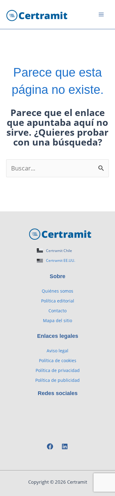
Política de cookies (57, 360)
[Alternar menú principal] (101, 14)
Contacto (57, 311)
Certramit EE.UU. (60, 260)
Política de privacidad (58, 370)
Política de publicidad (57, 380)
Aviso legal (57, 351)
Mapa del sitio (57, 320)
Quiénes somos (57, 291)
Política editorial (57, 301)
